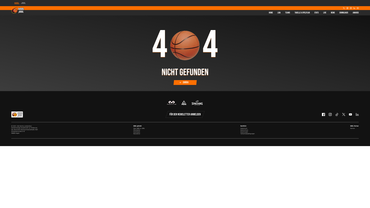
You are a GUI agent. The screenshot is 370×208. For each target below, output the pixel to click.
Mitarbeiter (136, 130)
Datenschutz (244, 130)
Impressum (243, 128)
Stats (316, 12)
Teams (287, 12)
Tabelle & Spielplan (302, 12)
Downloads (343, 12)
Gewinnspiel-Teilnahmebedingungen (247, 133)
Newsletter (136, 134)
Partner (352, 128)
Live (324, 12)
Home (271, 12)
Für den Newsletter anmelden (185, 114)
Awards (356, 12)
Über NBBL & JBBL (139, 128)
